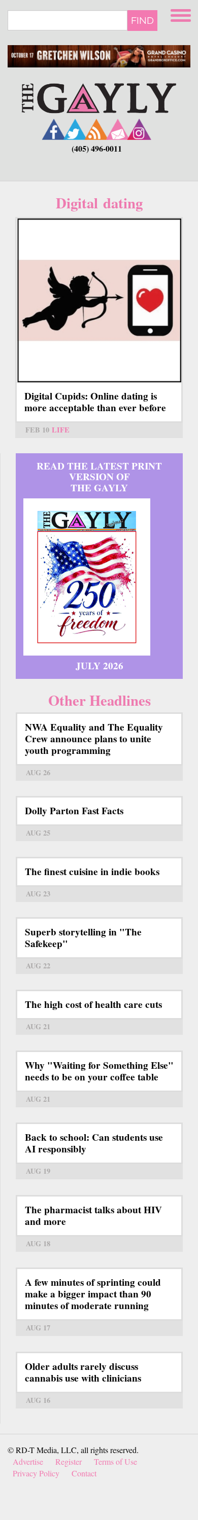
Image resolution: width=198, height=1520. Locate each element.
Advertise (28, 1461)
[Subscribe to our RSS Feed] (96, 129)
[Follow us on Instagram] (139, 129)
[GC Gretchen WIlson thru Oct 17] (99, 56)
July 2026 (99, 666)
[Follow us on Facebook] (54, 129)
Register (68, 1461)
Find (142, 20)
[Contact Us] (118, 129)
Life (61, 429)
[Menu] (182, 14)
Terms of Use (115, 1461)
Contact (84, 1473)
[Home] (98, 97)
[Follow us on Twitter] (75, 129)
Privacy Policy (36, 1473)
